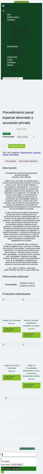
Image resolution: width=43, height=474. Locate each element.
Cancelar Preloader (21, 2)
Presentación (8, 137)
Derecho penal (26, 153)
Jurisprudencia (16, 41)
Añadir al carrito (16, 146)
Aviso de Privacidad (27, 449)
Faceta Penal (16, 51)
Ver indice (6, 134)
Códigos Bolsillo (22, 33)
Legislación (15, 38)
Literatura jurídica (17, 22)
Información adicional (28, 161)
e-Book (10, 59)
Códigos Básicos (22, 30)
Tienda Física (12, 57)
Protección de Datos (10, 449)
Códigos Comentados (24, 35)
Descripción (11, 161)
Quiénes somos (13, 17)
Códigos (14, 25)
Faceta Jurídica (17, 49)
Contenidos (11, 62)
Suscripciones (12, 46)
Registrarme (16, 70)
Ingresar (14, 67)
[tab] (11, 161)
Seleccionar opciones (9, 329)
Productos (11, 19)
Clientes (10, 65)
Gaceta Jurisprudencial (20, 54)
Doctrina (14, 43)
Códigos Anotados (23, 27)
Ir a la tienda (16, 465)
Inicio (9, 14)
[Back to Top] (2, 472)
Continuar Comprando (11, 469)
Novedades (14, 155)
